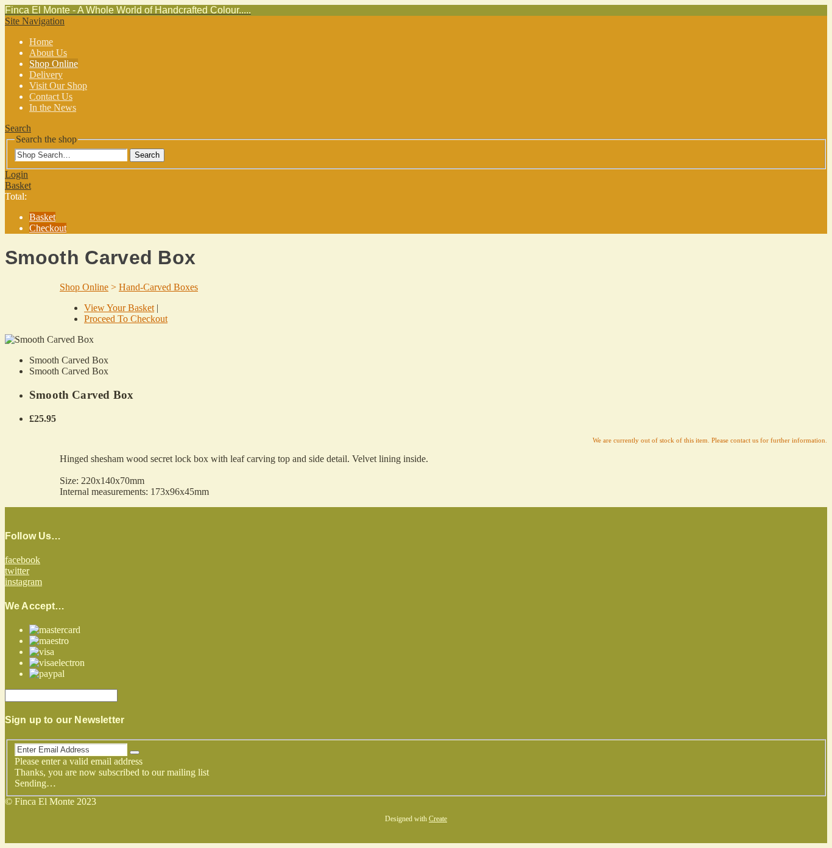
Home (41, 42)
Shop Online (53, 63)
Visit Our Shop (58, 85)
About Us (48, 52)
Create (438, 819)
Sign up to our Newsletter (64, 720)
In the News (52, 107)
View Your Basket (119, 308)
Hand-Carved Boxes (158, 287)
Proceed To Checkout (125, 319)
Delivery (46, 74)
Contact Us (50, 96)
